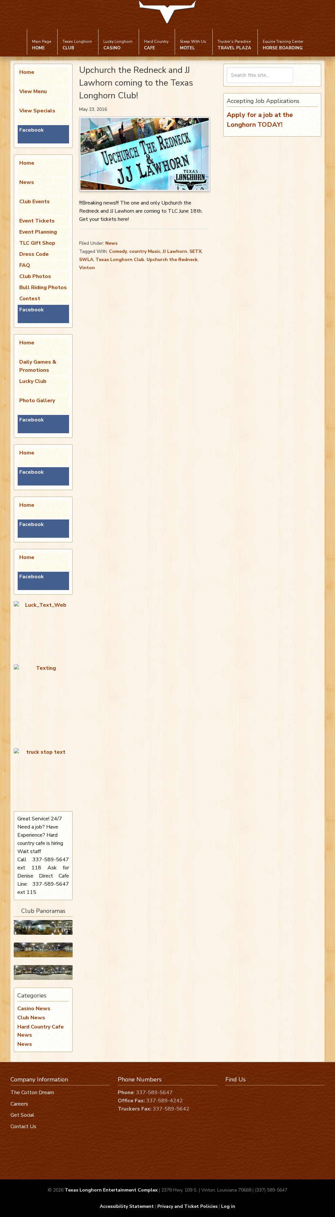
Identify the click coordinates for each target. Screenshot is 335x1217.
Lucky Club (32, 381)
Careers (19, 1104)
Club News (31, 1017)
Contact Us (23, 1126)
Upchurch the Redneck (172, 259)
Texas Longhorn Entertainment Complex (111, 1190)
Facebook (31, 130)
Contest (29, 298)
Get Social (22, 1115)
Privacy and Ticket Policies (187, 1206)
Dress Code (34, 254)
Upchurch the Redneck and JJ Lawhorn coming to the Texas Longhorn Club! (136, 82)
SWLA (86, 259)
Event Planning (38, 232)
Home (26, 72)
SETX (195, 251)
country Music (144, 251)
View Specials (37, 110)
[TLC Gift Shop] (43, 972)
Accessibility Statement (127, 1206)
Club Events (34, 201)
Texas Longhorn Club (120, 259)
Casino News (33, 1008)
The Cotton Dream (32, 1092)
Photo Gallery (37, 400)
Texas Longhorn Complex (167, 17)
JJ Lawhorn (175, 251)
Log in (228, 1206)
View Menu (33, 91)
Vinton (87, 268)
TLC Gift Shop (37, 243)
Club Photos (35, 276)
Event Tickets (37, 220)
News (111, 243)
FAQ (24, 265)
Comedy (118, 251)
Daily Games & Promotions (37, 366)
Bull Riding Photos (43, 287)
